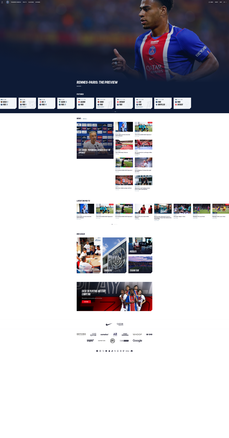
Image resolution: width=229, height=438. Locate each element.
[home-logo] (7, 2)
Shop (221, 2)
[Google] (137, 341)
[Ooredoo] (104, 334)
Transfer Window (16, 2)
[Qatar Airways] (120, 324)
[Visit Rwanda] (125, 334)
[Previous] (78, 103)
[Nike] (109, 324)
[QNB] (149, 334)
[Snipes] (90, 341)
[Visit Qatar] (93, 334)
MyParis (38, 2)
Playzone (31, 2)
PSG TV (25, 2)
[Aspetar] (101, 341)
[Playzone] (86, 301)
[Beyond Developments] (81, 334)
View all (85, 118)
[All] (115, 334)
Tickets (216, 2)
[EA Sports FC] (113, 341)
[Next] (150, 103)
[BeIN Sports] (124, 341)
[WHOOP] (137, 334)
